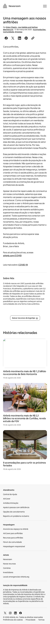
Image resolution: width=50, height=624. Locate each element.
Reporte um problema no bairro (16, 516)
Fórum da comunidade (12, 542)
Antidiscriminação (10, 503)
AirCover (6, 499)
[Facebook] (20, 613)
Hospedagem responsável (14, 546)
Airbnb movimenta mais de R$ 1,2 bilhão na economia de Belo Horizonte (24, 373)
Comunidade (8, 32)
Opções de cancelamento (14, 512)
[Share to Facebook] (6, 38)
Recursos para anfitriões (13, 538)
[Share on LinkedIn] (19, 38)
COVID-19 (23, 264)
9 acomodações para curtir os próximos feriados (24, 464)
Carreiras (7, 568)
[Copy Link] (33, 38)
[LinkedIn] (15, 613)
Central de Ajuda (10, 494)
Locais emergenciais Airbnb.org (16, 577)
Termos (41, 620)
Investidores (8, 572)
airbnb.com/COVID (12, 255)
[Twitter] (5, 613)
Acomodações (39, 29)
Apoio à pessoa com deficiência (16, 507)
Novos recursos (9, 564)
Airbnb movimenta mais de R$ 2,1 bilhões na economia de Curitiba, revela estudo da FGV (24, 418)
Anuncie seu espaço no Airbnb (15, 529)
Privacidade (30, 620)
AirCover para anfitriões (13, 533)
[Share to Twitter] (13, 38)
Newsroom (15, 6)
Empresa (18, 32)
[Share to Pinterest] (26, 38)
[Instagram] (10, 613)
